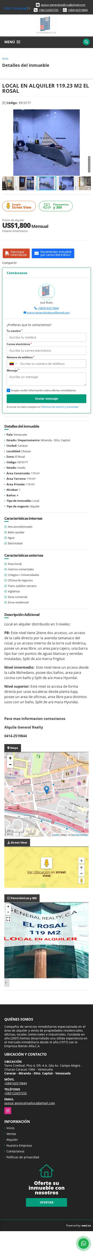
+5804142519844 (48, 308)
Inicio (5, 58)
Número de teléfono (20, 357)
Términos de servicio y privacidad (59, 406)
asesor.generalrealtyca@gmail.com (63, 5)
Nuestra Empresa (19, 1145)
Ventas (11, 1134)
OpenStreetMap (79, 834)
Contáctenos (15, 1151)
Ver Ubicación (39, 872)
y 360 (61, 206)
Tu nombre (14, 331)
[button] (86, 113)
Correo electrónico (19, 344)
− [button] (10, 764)
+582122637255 (48, 10)
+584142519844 (78, 10)
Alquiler (12, 1140)
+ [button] (10, 758)
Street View (21, 206)
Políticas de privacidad (22, 1157)
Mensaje (13, 370)
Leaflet (55, 834)
